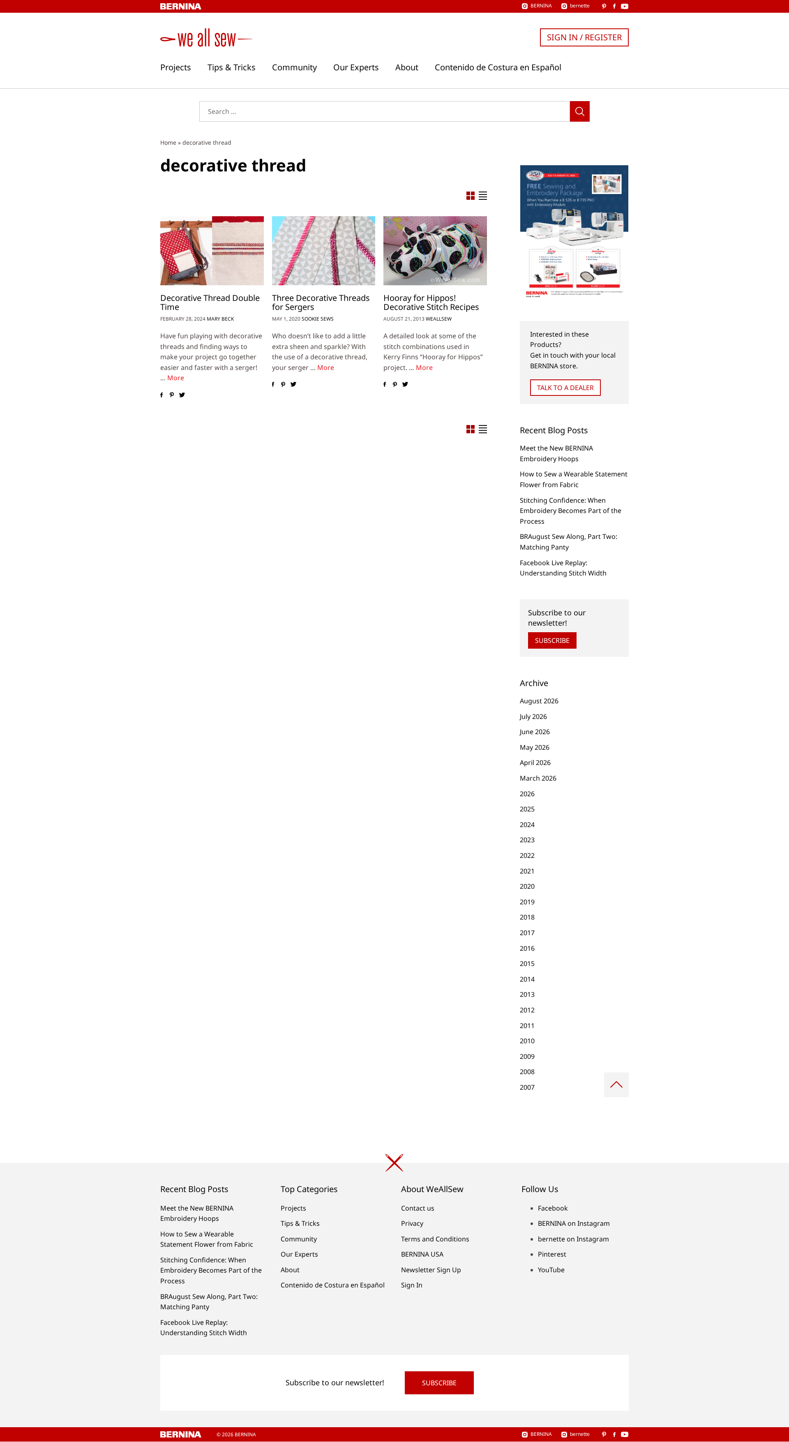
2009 (527, 1056)
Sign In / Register (584, 37)
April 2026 (535, 762)
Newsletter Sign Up (431, 1269)
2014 (527, 979)
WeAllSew (439, 318)
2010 (527, 1040)
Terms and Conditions (435, 1238)
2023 (527, 839)
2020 (527, 886)
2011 (527, 1025)
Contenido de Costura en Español (498, 67)
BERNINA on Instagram (574, 1223)
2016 (527, 948)
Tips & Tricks (232, 67)
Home (168, 142)
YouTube (551, 1269)
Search (580, 111)
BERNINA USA (422, 1254)
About (406, 67)
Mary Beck (220, 318)
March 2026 (538, 778)
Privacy (412, 1223)
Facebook (553, 1208)
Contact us (417, 1208)
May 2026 (534, 747)
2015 (527, 963)
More (175, 377)
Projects (175, 67)
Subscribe (552, 640)
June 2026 (535, 731)
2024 (527, 824)
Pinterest (552, 1254)
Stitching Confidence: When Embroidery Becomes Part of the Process (570, 511)
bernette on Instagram (573, 1238)
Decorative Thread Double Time (210, 302)
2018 (527, 917)
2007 (527, 1087)
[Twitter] (182, 395)
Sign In (411, 1284)
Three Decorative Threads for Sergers (321, 302)
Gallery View (470, 196)
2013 (527, 994)
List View (483, 196)
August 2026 (539, 700)
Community (294, 67)
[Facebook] (161, 395)
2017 (527, 932)
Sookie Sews (318, 318)
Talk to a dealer (565, 387)
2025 (527, 808)
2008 (527, 1071)
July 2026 (533, 716)
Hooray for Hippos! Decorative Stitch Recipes (431, 302)
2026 (527, 793)
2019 (527, 901)
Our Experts (356, 67)
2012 (527, 1009)
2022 (527, 855)
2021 (527, 871)
